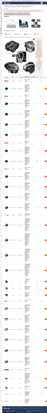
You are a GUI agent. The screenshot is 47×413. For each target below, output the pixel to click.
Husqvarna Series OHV (38, 67)
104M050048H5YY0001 (39, 55)
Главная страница (6, 5)
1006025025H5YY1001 (38, 61)
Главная (13, 408)
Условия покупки (38, 408)
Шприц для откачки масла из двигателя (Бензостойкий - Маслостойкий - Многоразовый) (27, 393)
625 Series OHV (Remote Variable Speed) (27, 142)
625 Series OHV (39, 46)
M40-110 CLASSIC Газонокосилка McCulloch (10, 6)
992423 (39, 70)
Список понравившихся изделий (29, 0)
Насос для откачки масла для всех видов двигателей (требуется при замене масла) (27, 400)
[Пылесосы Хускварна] (1, 30)
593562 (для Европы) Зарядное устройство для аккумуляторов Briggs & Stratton (27, 294)
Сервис (31, 408)
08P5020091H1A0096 (39, 41)
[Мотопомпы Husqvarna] (1, 28)
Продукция (15, 408)
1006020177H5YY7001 (38, 64)
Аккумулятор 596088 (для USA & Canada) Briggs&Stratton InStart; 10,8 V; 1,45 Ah (27, 287)
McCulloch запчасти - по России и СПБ (20, 5)
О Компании (24, 408)
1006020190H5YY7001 (38, 62)
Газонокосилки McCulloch (29, 5)
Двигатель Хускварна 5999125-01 (27, 387)
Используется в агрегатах (27, 82)
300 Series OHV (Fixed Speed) (27, 80)
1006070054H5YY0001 (38, 66)
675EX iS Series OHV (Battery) (39, 53)
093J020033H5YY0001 (38, 47)
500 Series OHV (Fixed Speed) (27, 95)
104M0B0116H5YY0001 (39, 57)
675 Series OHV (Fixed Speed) (27, 168)
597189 (39, 58)
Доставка (14, 0)
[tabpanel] (11, 23)
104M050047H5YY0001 (39, 54)
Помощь (34, 408)
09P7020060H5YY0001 (38, 44)
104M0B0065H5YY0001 (39, 56)
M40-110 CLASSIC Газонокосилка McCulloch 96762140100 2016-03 (25, 6)
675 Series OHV (39, 49)
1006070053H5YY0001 (38, 65)
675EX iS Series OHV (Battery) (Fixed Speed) (27, 214)
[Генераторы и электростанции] (1, 25)
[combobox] (23, 37)
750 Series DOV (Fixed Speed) (27, 300)
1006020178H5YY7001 (38, 63)
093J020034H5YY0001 (38, 48)
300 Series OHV (39, 40)
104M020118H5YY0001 (39, 52)
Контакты (20, 0)
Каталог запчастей (12, 5)
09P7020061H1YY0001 (38, 45)
